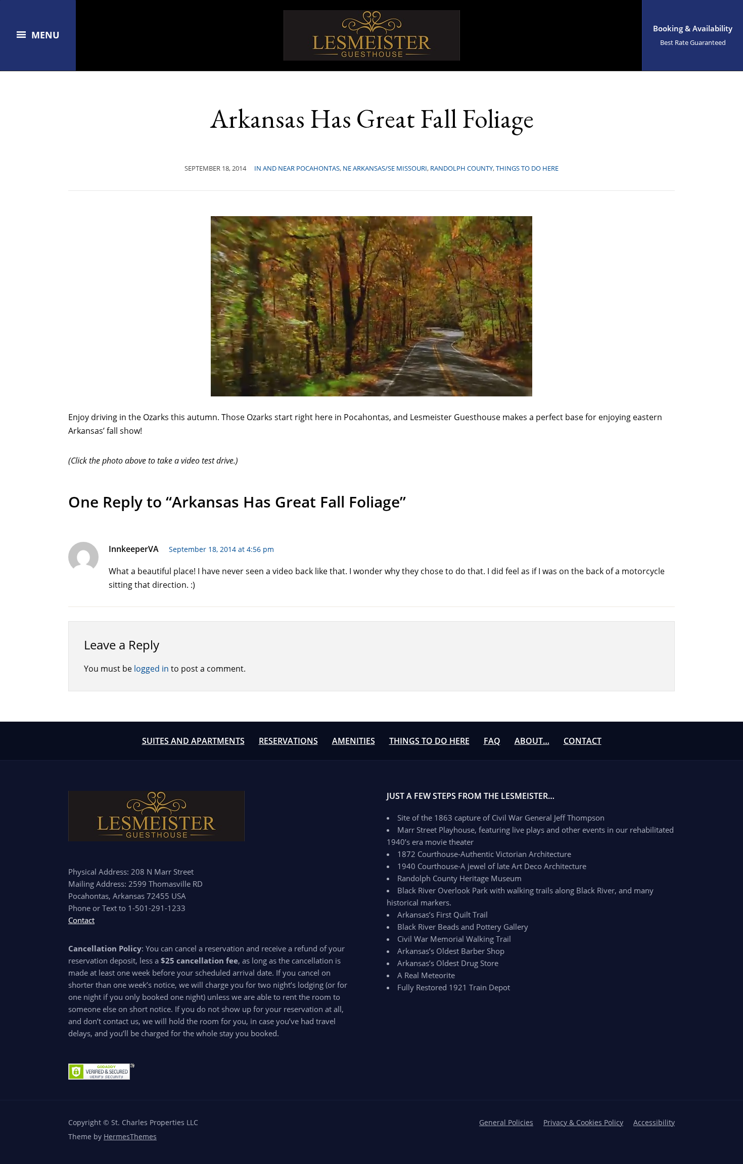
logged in (151, 668)
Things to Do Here (527, 168)
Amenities (353, 740)
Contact (582, 740)
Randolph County (461, 168)
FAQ (492, 740)
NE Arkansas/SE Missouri (385, 168)
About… (532, 740)
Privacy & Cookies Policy (583, 1122)
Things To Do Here (429, 740)
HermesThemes (130, 1136)
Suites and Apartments (193, 740)
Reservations (288, 740)
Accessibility (654, 1122)
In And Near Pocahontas (297, 168)
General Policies (506, 1122)
